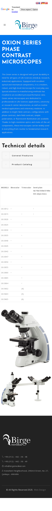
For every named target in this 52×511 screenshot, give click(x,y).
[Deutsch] (43, 3)
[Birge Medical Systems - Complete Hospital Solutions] (26, 25)
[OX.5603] (26, 390)
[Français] (40, 3)
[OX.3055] (26, 339)
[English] (37, 3)
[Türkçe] (46, 3)
